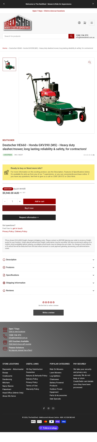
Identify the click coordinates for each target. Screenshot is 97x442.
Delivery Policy (21, 231)
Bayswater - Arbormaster (13, 369)
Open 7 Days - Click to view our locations (48, 11)
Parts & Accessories (58, 395)
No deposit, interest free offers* (20, 350)
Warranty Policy (32, 389)
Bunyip (5, 372)
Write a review (48, 312)
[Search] (71, 36)
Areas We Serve (9, 396)
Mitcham (6, 382)
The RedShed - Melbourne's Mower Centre (43, 417)
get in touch (17, 228)
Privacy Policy (8, 231)
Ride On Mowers (56, 369)
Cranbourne (7, 376)
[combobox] (39, 36)
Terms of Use (32, 386)
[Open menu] (91, 23)
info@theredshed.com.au (85, 37)
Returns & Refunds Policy (36, 376)
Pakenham (7, 389)
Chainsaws (54, 379)
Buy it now (29, 208)
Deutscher (8, 140)
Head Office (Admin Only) (13, 393)
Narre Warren (8, 386)
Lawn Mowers (55, 372)
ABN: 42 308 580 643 (67, 417)
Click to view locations (17, 331)
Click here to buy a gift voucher (20, 344)
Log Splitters (55, 376)
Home (5, 48)
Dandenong (7, 379)
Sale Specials (55, 399)
